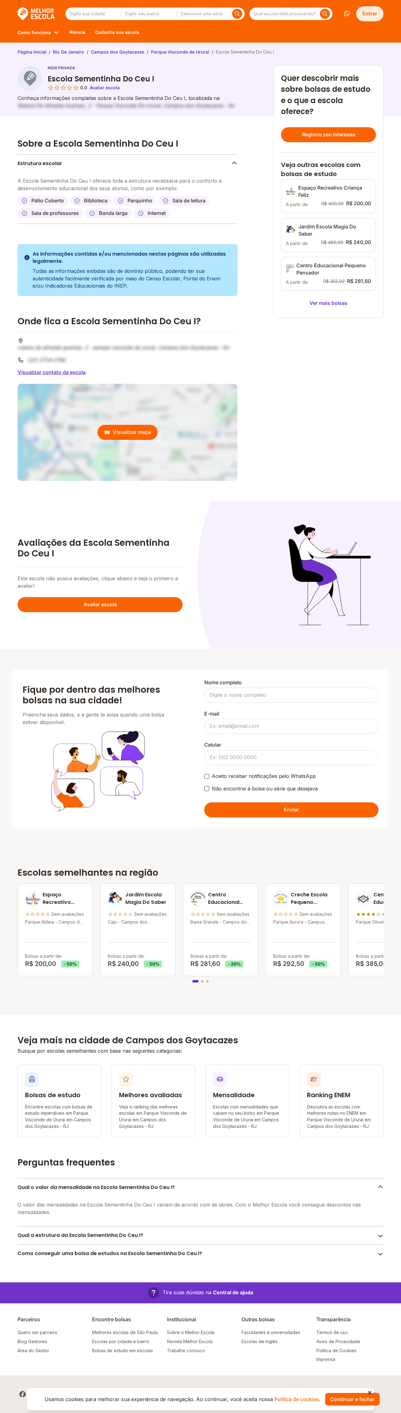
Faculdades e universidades (271, 1332)
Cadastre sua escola (117, 32)
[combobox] (93, 13)
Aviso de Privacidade (338, 1341)
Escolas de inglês (260, 1341)
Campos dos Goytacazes (117, 52)
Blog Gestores (32, 1341)
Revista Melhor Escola (189, 1341)
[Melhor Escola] (36, 13)
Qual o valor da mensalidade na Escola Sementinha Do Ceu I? (96, 1187)
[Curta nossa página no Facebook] (23, 1394)
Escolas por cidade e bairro (120, 1341)
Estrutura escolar (40, 163)
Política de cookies (296, 1399)
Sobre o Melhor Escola (190, 1332)
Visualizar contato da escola (52, 372)
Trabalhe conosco (186, 1350)
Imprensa (325, 1359)
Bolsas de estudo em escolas (122, 1350)
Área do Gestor (33, 1350)
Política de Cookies (336, 1350)
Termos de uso (332, 1332)
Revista (77, 32)
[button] (200, 1292)
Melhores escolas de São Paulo (125, 1332)
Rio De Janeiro (68, 52)
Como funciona (34, 32)
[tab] (195, 981)
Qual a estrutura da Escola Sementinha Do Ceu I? (80, 1235)
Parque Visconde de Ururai (180, 52)
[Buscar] (237, 14)
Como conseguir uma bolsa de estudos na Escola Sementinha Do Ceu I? (110, 1253)
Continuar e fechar (352, 1399)
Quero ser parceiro (37, 1332)
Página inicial (32, 52)
